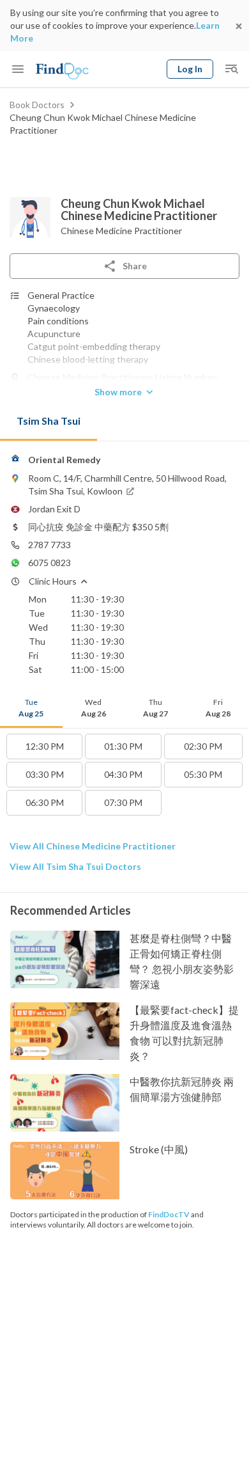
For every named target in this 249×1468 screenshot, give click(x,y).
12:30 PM (45, 746)
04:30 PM (123, 774)
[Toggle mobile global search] (231, 69)
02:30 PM (203, 746)
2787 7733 (49, 544)
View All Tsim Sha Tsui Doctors (75, 866)
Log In (189, 68)
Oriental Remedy (64, 459)
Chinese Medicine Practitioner (121, 230)
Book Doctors (37, 104)
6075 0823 (49, 562)
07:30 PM (123, 802)
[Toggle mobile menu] (18, 69)
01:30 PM (123, 746)
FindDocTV (169, 1214)
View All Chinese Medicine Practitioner (93, 846)
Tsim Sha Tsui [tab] (48, 420)
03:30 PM (45, 774)
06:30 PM (45, 802)
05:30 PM (203, 774)
